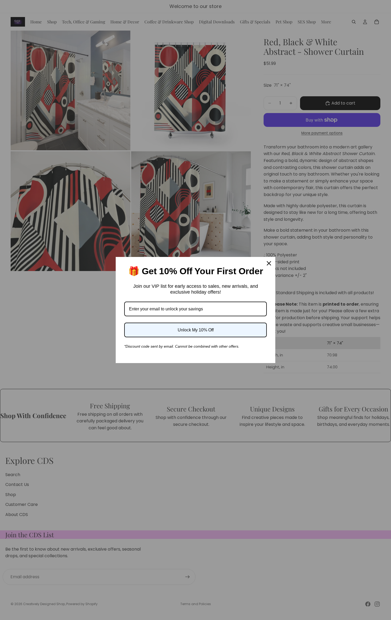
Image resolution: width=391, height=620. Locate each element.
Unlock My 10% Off (196, 330)
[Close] (269, 263)
